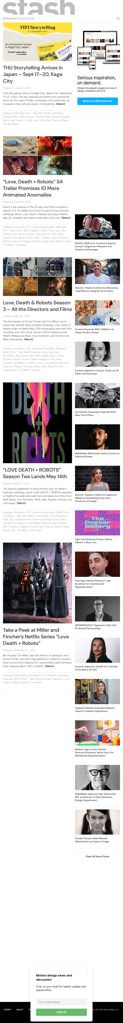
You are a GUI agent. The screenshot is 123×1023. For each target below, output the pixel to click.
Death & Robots (39, 359)
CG (28, 226)
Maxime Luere (50, 523)
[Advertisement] (37, 716)
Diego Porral (42, 234)
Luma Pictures (60, 237)
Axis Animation (58, 515)
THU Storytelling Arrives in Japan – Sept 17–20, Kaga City (33, 74)
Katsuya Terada (60, 116)
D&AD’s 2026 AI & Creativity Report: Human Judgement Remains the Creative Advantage (95, 246)
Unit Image (35, 530)
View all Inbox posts (97, 856)
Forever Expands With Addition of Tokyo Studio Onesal (94, 331)
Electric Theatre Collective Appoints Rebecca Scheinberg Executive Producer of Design (96, 498)
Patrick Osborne (12, 241)
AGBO (43, 230)
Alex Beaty (28, 515)
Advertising (20, 675)
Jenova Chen (43, 116)
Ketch (6, 120)
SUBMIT (7, 1009)
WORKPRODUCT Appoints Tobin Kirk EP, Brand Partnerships (96, 627)
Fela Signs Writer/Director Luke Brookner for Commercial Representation (93, 584)
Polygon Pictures (31, 241)
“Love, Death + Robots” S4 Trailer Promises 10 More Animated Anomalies (33, 188)
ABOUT (19, 1009)
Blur (32, 355)
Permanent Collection (18, 18)
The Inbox (8, 515)
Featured (61, 226)
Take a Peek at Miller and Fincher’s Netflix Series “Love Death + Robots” (36, 637)
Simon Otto (9, 530)
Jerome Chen (34, 362)
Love (46, 362)
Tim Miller (44, 120)
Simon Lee (32, 120)
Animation (19, 226)
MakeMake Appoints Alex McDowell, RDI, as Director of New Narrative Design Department (95, 797)
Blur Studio (45, 113)
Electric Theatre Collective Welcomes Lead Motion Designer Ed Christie (96, 289)
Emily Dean (57, 234)
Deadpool (57, 678)
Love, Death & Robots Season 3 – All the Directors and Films (37, 306)
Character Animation (43, 226)
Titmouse (20, 244)
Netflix (14, 526)
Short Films (9, 352)
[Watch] (60, 103)
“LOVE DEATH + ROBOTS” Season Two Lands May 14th (35, 473)
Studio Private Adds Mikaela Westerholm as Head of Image (92, 840)
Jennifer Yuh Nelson (14, 237)
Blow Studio (22, 355)
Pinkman (7, 366)
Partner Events (22, 113)
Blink (5, 519)
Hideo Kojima (27, 116)
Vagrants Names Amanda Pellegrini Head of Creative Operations (95, 709)
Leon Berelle (34, 523)
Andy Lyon (54, 230)
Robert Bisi (49, 241)
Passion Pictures (29, 526)
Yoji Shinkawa (10, 123)
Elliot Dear (59, 519)
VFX (5, 230)
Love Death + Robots (38, 237)
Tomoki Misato (60, 120)
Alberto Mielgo (32, 352)
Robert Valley (63, 241)
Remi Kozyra (46, 526)
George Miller (10, 116)
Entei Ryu (57, 113)
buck (14, 234)
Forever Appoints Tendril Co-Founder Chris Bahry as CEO (96, 668)
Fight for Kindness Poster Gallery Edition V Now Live (93, 541)
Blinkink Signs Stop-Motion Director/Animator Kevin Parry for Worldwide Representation (94, 752)
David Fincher (26, 234)
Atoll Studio (42, 515)
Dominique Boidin (42, 519)
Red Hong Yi (18, 120)
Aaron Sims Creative (27, 230)
